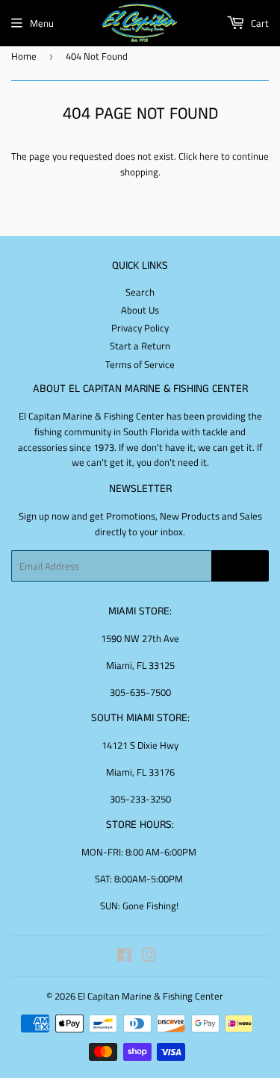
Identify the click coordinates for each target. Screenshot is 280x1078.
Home (24, 56)
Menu (42, 23)
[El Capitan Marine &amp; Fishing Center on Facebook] (124, 957)
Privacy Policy (140, 327)
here (209, 156)
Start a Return (140, 345)
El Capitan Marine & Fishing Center (150, 995)
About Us (140, 309)
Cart (259, 23)
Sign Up (240, 566)
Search (140, 291)
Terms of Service (140, 364)
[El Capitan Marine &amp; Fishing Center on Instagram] (149, 957)
